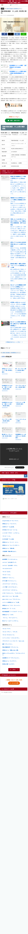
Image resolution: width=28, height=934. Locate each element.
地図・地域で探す (15, 120)
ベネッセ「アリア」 (6, 628)
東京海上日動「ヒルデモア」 (8, 664)
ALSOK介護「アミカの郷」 (8, 539)
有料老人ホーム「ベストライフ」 (9, 523)
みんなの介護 (15, 683)
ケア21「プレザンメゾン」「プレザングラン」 (12, 593)
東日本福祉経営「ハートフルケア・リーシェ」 (12, 611)
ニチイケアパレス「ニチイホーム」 (10, 583)
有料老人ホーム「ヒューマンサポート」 (11, 545)
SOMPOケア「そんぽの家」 (8, 526)
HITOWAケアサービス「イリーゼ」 (10, 529)
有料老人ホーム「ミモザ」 (8, 614)
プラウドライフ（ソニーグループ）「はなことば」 (13, 640)
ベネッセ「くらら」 (6, 574)
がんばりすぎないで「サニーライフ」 (10, 520)
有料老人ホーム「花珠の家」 (8, 548)
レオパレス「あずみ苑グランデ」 (9, 562)
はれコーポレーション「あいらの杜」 (10, 596)
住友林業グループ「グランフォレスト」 (11, 657)
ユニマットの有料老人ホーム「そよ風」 (11, 602)
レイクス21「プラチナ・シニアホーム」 (11, 532)
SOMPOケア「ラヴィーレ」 (8, 577)
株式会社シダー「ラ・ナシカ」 (9, 608)
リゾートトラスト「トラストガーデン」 (11, 637)
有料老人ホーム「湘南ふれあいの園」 (10, 650)
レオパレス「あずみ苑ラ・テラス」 (10, 565)
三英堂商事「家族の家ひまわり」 (9, 551)
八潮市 (2, 8)
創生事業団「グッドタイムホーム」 (10, 559)
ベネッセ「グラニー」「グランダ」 (10, 631)
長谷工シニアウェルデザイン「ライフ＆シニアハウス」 (13, 654)
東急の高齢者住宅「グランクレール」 (10, 647)
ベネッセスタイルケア (7, 568)
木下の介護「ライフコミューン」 (9, 580)
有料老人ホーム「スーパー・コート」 (10, 542)
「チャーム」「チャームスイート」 (10, 617)
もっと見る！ (13, 669)
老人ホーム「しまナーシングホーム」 (10, 620)
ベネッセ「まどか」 (6, 571)
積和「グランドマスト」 (7, 644)
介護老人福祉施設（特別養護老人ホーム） (14, 8)
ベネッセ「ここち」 (6, 536)
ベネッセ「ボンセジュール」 (8, 634)
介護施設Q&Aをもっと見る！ (13, 342)
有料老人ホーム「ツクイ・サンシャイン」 (11, 605)
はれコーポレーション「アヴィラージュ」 (11, 599)
